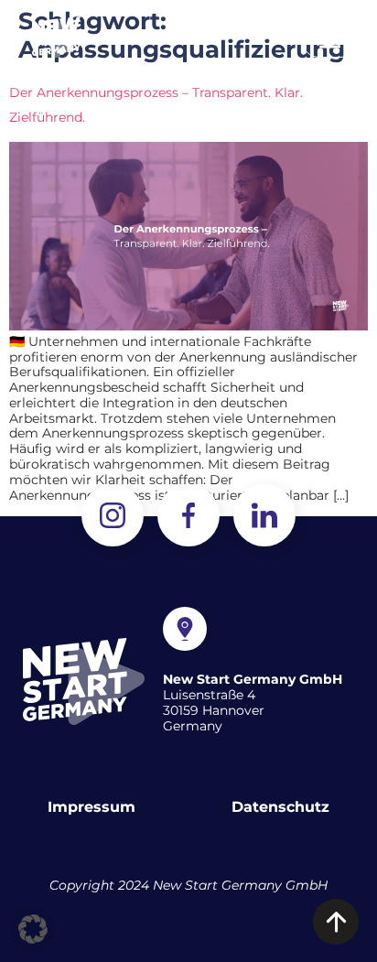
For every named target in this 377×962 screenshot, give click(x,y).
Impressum (91, 807)
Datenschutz (280, 807)
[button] (330, 37)
